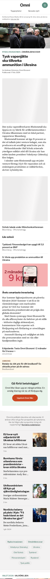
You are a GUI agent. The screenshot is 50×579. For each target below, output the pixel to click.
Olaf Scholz (18, 552)
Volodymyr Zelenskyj (19, 547)
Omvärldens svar (31, 52)
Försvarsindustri (18, 557)
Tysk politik (25, 563)
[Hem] (25, 5)
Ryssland (34, 557)
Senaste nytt (33, 11)
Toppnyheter (16, 11)
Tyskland (32, 552)
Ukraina (36, 547)
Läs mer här (15, 19)
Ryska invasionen (11, 52)
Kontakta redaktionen (31, 424)
